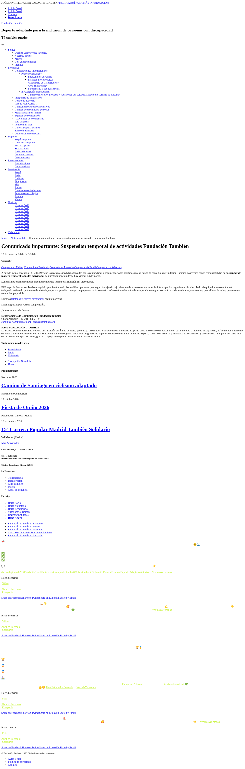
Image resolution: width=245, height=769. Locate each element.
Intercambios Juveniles (40, 76)
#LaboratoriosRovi (174, 684)
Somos (11, 49)
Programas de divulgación (28, 97)
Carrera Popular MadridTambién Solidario (27, 129)
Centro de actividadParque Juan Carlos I (25, 102)
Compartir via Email (85, 267)
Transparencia (15, 477)
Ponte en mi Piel (23, 124)
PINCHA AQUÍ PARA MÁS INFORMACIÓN (83, 2)
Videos (18, 199)
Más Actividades (10, 443)
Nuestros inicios (23, 55)
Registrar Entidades (18, 514)
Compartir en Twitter (12, 267)
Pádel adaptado (23, 151)
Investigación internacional (35, 91)
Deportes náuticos (24, 154)
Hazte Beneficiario (18, 508)
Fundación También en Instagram (25, 529)
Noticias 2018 (22, 229)
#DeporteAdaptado (55, 572)
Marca (11, 486)
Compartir (7, 592)
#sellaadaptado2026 (11, 572)
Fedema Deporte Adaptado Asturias (130, 572)
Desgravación (15, 480)
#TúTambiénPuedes (100, 572)
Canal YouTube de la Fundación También (30, 532)
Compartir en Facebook (36, 267)
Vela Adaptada (22, 145)
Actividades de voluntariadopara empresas (29, 120)
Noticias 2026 (22, 205)
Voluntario (13, 355)
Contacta (12, 14)
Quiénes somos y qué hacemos (31, 52)
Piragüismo (20, 181)
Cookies (12, 764)
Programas (13, 67)
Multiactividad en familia (28, 112)
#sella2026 (71, 572)
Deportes (13, 136)
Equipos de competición (27, 115)
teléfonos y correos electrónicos (27, 298)
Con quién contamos (25, 61)
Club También (15, 483)
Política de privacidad (19, 761)
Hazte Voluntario (17, 505)
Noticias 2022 (22, 217)
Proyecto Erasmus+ (31, 73)
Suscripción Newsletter (20, 361)
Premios (19, 64)
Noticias (12, 202)
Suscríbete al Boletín (19, 511)
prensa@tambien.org (44, 321)
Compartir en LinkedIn (62, 267)
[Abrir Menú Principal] (2, 44)
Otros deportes (22, 157)
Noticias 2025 (22, 208)
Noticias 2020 (22, 223)
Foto (4, 698)
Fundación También (11, 23)
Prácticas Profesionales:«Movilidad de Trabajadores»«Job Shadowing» (43, 82)
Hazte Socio (14, 502)
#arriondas (83, 572)
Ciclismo (19, 178)
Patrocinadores (16, 160)
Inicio (4, 238)
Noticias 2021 (22, 220)
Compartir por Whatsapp (109, 267)
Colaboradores (22, 166)
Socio (11, 352)
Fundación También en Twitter (24, 526)
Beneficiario (14, 349)
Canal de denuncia (18, 489)
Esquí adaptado (23, 139)
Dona (11, 364)
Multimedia (14, 169)
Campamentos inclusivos (28, 190)
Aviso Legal (14, 758)
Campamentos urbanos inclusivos (32, 106)
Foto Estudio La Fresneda (59, 687)
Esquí (18, 172)
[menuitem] (126, 57)
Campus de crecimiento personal (32, 109)
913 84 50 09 (15, 8)
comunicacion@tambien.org (16, 321)
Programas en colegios (26, 193)
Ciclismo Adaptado (25, 142)
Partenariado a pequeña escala (44, 88)
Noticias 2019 (22, 226)
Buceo (18, 187)
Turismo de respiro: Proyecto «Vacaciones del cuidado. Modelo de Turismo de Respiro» (74, 94)
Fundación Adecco (132, 684)
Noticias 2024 (22, 211)
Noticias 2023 (22, 214)
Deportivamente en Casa (27, 133)
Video (5, 583)
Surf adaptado (22, 148)
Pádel (17, 175)
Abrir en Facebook (11, 589)
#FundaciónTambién (33, 572)
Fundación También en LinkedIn (25, 535)
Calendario (14, 232)
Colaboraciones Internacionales (31, 70)
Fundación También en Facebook (25, 523)
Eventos (19, 196)
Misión (18, 58)
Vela (17, 184)
